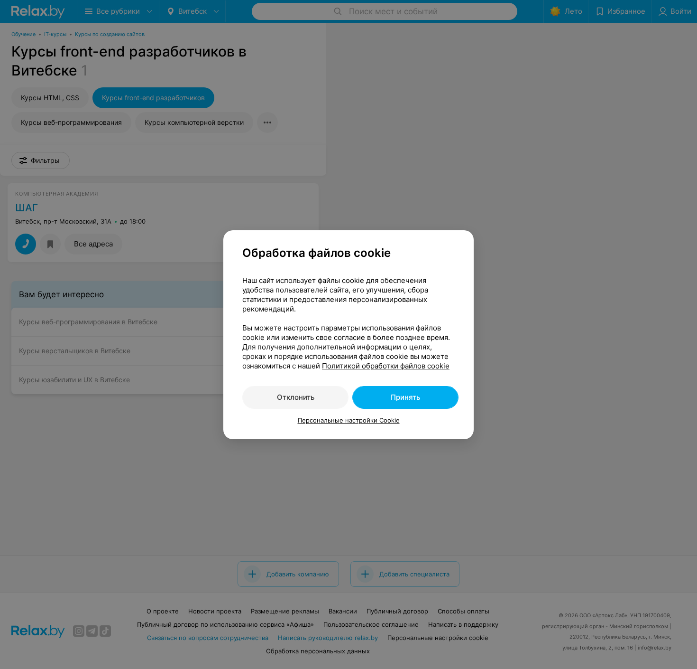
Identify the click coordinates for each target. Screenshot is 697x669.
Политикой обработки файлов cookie (385, 365)
